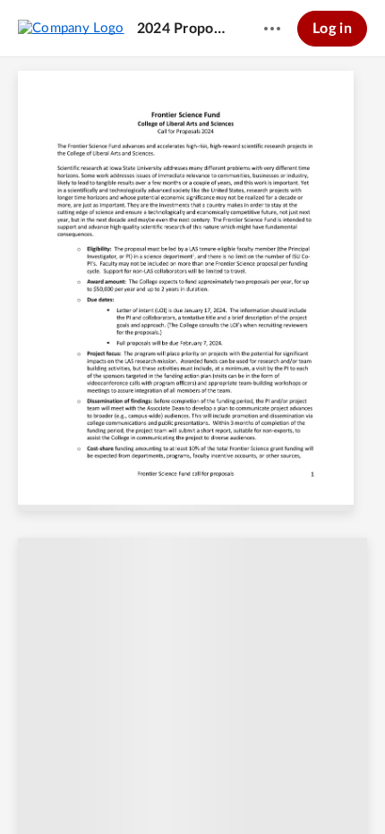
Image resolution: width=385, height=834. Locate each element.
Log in (332, 28)
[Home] (71, 28)
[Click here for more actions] (272, 29)
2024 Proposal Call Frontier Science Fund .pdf (183, 28)
